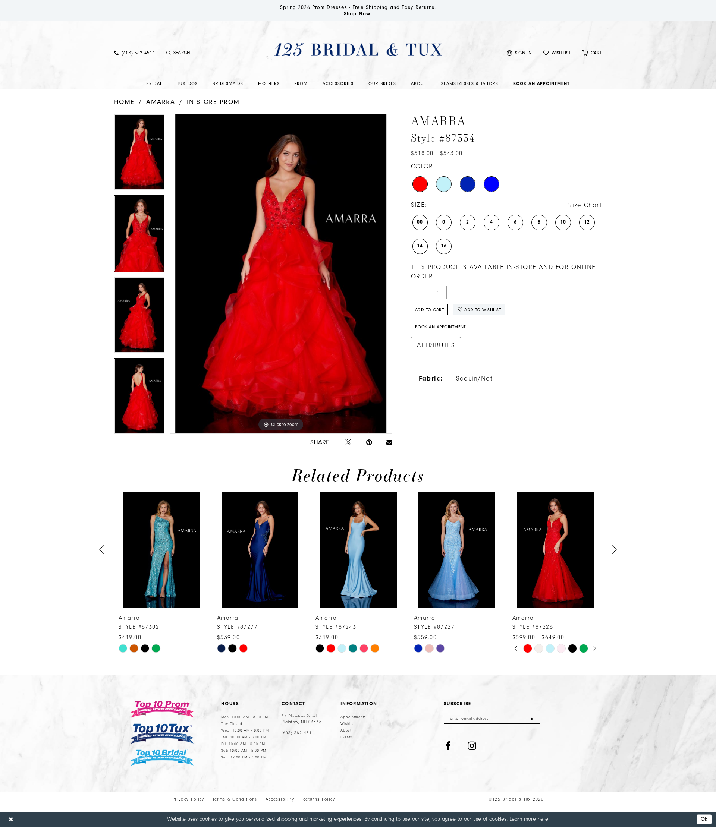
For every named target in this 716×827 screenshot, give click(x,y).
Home (124, 102)
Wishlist (347, 724)
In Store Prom (213, 102)
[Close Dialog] (10, 819)
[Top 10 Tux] (162, 733)
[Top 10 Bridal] (162, 757)
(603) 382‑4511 (298, 733)
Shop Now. (358, 14)
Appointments (353, 717)
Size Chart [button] (585, 205)
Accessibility (280, 799)
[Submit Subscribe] (532, 719)
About (345, 730)
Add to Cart (429, 309)
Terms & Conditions (235, 799)
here (543, 819)
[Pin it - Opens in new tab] (369, 442)
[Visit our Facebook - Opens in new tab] (448, 746)
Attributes (436, 345)
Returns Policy (318, 799)
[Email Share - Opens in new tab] (389, 442)
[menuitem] (135, 53)
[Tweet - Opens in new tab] (348, 442)
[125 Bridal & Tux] (358, 49)
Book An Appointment (440, 326)
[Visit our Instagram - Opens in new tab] (472, 746)
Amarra (160, 102)
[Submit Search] (168, 53)
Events (346, 737)
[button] (519, 53)
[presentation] (161, 550)
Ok (704, 819)
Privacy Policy (188, 799)
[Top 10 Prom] (162, 709)
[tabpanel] (139, 154)
